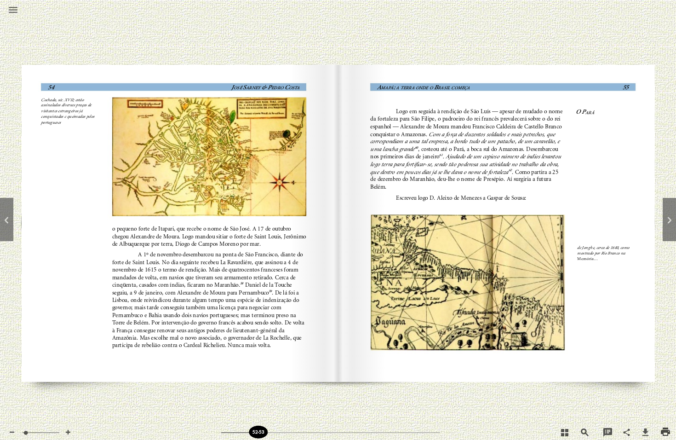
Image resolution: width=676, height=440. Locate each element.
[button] (13, 10)
